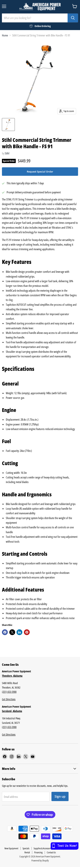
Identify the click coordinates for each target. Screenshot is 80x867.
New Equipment (11, 848)
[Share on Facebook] (5, 632)
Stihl (7, 153)
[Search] (73, 17)
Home (5, 35)
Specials (26, 848)
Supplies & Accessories (43, 848)
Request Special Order (40, 171)
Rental (27, 852)
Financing (38, 852)
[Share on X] (12, 632)
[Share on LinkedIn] (19, 632)
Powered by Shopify (40, 860)
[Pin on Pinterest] (27, 632)
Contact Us (51, 852)
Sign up (60, 796)
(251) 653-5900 (9, 692)
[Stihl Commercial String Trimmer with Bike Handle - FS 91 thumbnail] (8, 124)
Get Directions (9, 699)
